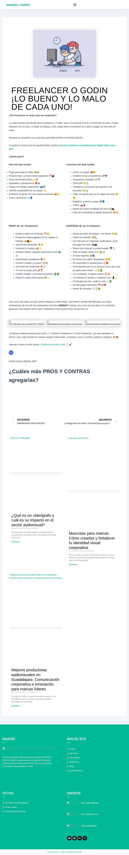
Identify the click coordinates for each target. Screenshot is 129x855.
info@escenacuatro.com (52, 344)
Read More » (15, 542)
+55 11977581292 (90, 803)
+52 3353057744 (89, 814)
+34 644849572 (89, 826)
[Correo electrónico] (11, 352)
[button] (75, 5)
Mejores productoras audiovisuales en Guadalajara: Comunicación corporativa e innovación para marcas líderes (35, 679)
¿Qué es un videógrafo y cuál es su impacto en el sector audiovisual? (32, 520)
